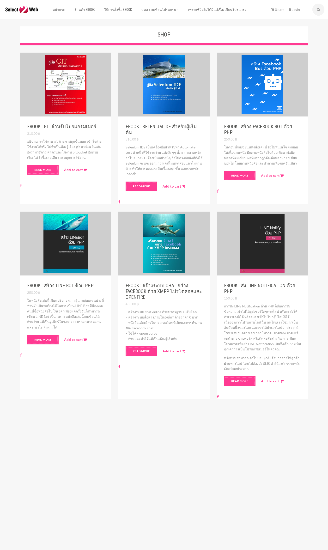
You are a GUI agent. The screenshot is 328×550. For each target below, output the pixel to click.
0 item (279, 9)
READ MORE (42, 169)
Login (295, 9)
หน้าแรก (59, 10)
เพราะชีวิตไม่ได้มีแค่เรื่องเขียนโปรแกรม (217, 10)
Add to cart (74, 170)
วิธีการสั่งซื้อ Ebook (118, 10)
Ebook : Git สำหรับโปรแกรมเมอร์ (61, 126)
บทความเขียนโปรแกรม (158, 10)
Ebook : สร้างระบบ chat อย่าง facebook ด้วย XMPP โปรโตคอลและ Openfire (164, 291)
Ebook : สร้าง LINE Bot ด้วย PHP (60, 285)
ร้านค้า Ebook (85, 10)
